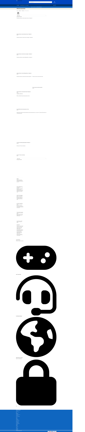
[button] (54, 5)
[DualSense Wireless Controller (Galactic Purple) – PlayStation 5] (24, 25)
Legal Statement (18, 423)
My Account (54, 2)
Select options (24, 36)
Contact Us (17, 415)
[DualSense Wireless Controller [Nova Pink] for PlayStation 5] (24, 83)
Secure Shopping (18, 416)
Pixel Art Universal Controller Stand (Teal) (37, 87)
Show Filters (18, 14)
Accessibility (17, 422)
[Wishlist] (31, 18)
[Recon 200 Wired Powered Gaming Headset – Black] (23, 102)
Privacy (17, 417)
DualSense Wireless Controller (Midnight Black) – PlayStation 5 (24, 73)
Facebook (17, 426)
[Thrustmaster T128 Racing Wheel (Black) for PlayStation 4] (31, 127)
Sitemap (17, 424)
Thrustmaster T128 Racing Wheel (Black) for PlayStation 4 (23, 142)
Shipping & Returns (18, 414)
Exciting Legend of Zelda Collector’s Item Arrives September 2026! (19, 228)
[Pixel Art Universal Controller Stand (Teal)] (37, 81)
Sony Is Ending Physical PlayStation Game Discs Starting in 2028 (19, 233)
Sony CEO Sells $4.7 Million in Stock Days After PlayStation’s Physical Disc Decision (20, 230)
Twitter (16, 427)
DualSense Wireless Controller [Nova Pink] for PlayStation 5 (24, 91)
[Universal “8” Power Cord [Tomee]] (21, 150)
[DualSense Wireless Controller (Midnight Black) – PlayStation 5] (24, 64)
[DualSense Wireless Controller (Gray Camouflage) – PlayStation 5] (25, 45)
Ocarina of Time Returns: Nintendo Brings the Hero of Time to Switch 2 (20, 235)
